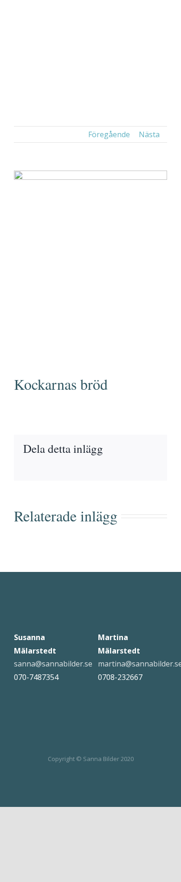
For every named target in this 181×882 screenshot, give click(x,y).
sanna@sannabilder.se (53, 664)
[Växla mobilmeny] (163, 15)
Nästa (149, 134)
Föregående (109, 134)
